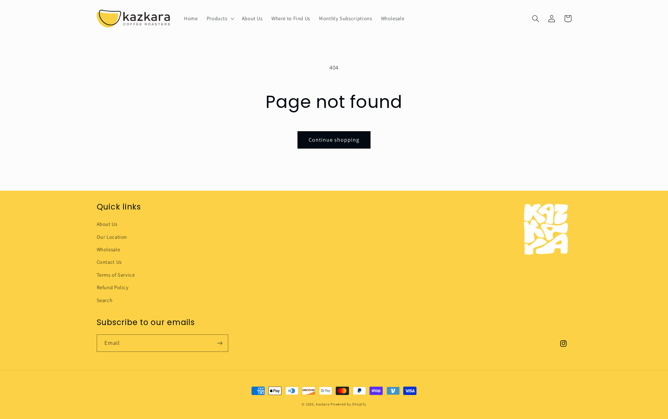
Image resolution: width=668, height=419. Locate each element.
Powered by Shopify (348, 404)
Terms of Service (116, 274)
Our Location (112, 237)
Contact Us (109, 262)
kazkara (322, 404)
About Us (107, 224)
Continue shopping (334, 139)
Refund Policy (113, 287)
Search (105, 300)
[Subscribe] (220, 342)
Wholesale (108, 249)
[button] (219, 18)
